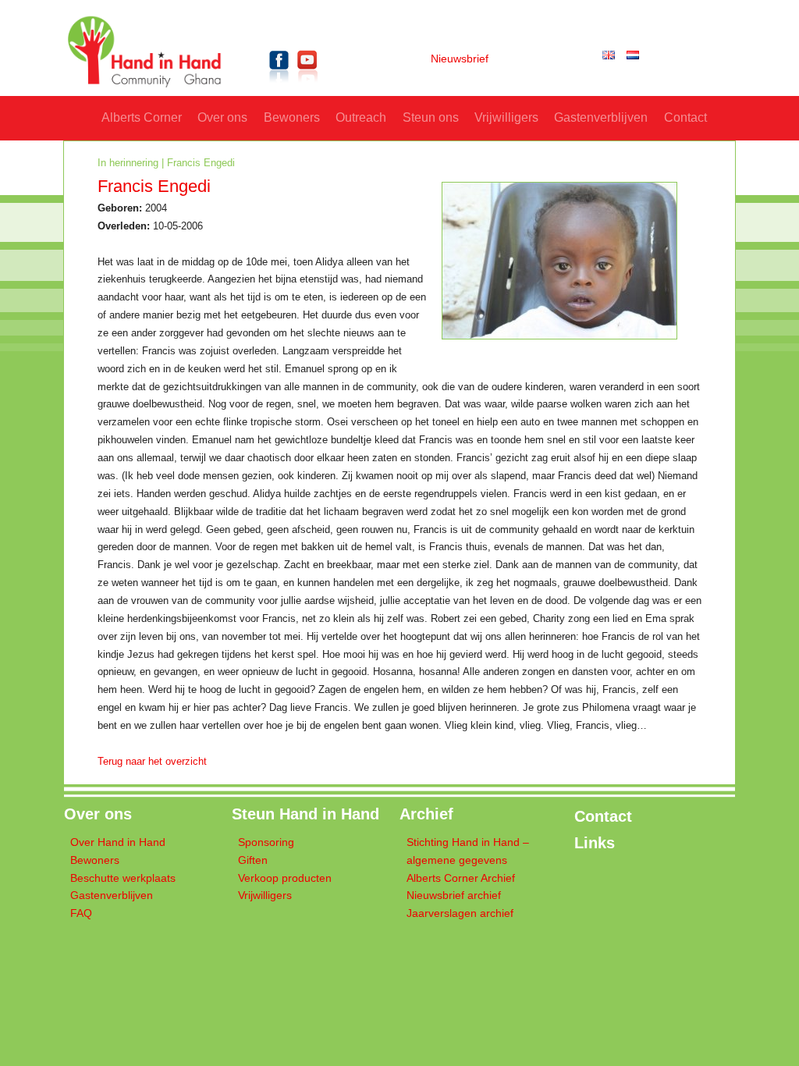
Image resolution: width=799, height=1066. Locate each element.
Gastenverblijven (601, 117)
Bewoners (292, 117)
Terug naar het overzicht (152, 761)
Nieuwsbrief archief (454, 895)
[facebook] (279, 85)
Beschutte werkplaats (123, 878)
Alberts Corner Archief (461, 878)
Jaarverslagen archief (460, 913)
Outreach (361, 117)
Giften (253, 860)
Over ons (222, 117)
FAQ (81, 913)
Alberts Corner (141, 117)
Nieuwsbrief (459, 59)
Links (594, 842)
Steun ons (431, 117)
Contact (685, 117)
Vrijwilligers (506, 117)
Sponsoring (266, 842)
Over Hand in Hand (117, 842)
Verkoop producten (285, 878)
